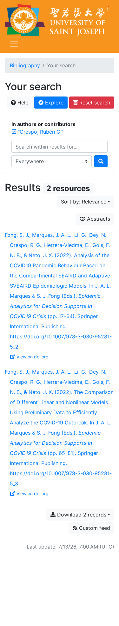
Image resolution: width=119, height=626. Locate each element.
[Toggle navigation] (14, 43)
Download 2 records (81, 514)
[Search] (101, 161)
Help (22, 102)
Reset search (94, 102)
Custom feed (93, 528)
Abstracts (97, 219)
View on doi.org (33, 356)
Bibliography (25, 65)
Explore (53, 102)
